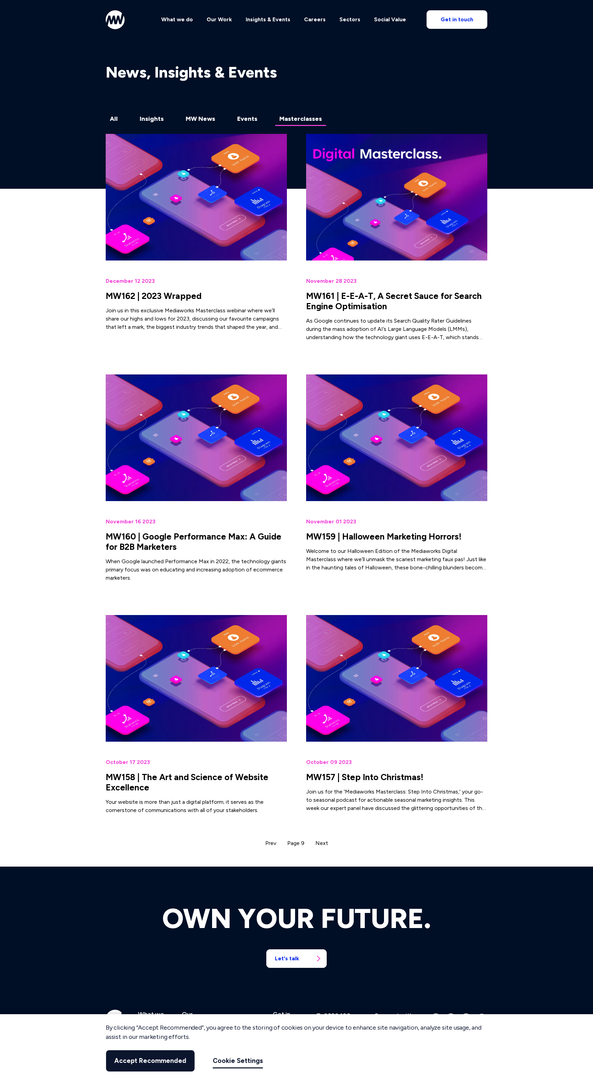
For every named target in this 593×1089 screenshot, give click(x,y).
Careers (315, 19)
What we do (177, 19)
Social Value (390, 19)
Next (321, 843)
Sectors (349, 19)
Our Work (219, 19)
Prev (270, 843)
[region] (296, 1051)
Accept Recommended (150, 1061)
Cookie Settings (238, 1061)
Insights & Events (268, 19)
